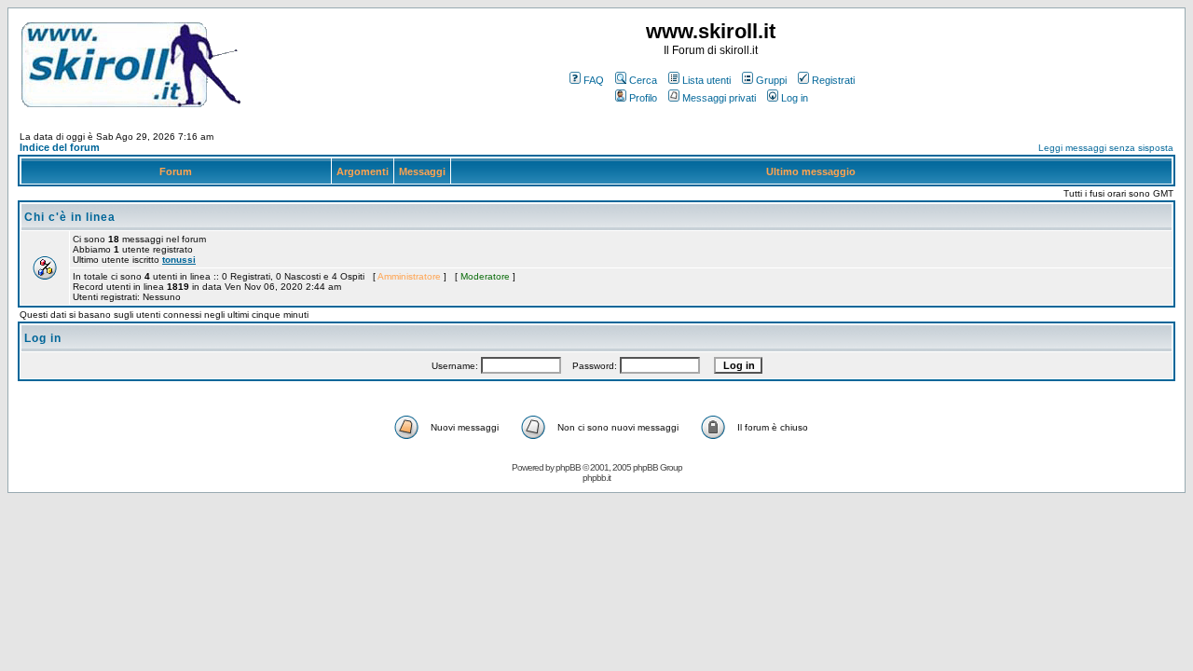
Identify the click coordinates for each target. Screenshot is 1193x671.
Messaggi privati (719, 97)
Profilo (643, 97)
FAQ (593, 80)
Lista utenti (706, 80)
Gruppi (771, 80)
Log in (794, 97)
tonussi (179, 259)
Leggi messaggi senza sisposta (1105, 148)
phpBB (568, 467)
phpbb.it (596, 477)
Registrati (833, 80)
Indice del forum (60, 147)
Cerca (643, 80)
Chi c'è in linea (70, 217)
